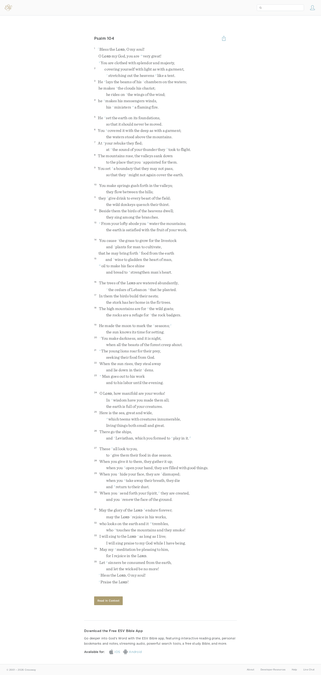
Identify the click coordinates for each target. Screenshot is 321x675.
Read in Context (108, 600)
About (250, 669)
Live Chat (308, 669)
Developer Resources (273, 669)
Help (294, 669)
